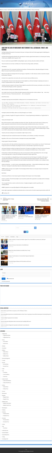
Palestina (4, 412)
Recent (2, 236)
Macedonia (4, 393)
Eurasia (3, 362)
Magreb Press (6, 399)
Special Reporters (5, 434)
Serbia (3, 424)
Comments (12, 236)
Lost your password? (6, 281)
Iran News (5, 372)
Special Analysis (5, 432)
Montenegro (4, 407)
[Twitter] (27, 232)
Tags (17, 236)
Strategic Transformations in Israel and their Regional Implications (42, 217)
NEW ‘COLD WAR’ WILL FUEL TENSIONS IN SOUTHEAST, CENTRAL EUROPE (43, 199)
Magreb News (6, 397)
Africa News (5, 341)
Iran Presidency (6, 374)
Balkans (3, 350)
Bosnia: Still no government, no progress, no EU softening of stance (14, 310)
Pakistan (3, 409)
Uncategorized (5, 438)
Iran (3, 370)
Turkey (3, 436)
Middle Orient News (7, 403)
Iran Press (5, 376)
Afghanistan (4, 333)
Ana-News (4, 348)
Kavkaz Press (5, 388)
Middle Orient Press (7, 405)
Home (2, 9)
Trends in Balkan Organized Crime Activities (9, 317)
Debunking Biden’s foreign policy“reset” (8, 199)
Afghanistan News (6, 335)
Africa (3, 339)
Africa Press (5, 343)
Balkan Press (5, 353)
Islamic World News (7, 380)
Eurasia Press (5, 366)
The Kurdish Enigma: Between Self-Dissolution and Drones (19, 261)
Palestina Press (6, 415)
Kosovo (3, 391)
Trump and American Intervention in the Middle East (25, 216)
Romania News (6, 419)
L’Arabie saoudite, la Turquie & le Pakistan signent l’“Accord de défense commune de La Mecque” (9, 217)
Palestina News (6, 413)
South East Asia (5, 430)
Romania (4, 418)
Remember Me (11, 278)
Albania (3, 346)
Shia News (5, 428)
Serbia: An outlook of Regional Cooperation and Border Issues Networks (15, 325)
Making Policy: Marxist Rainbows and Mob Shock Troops (19, 250)
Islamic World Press (7, 382)
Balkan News (5, 351)
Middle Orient (5, 401)
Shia (3, 426)
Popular (7, 236)
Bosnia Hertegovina (6, 358)
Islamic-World (5, 379)
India (3, 368)
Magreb (3, 395)
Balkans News (6, 355)
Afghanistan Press (6, 337)
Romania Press (6, 421)
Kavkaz (5, 9)
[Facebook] (25, 232)
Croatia (3, 360)
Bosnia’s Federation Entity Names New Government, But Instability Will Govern (16, 321)
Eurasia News (5, 364)
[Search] (35, 228)
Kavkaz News (5, 386)
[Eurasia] (26, 3)
